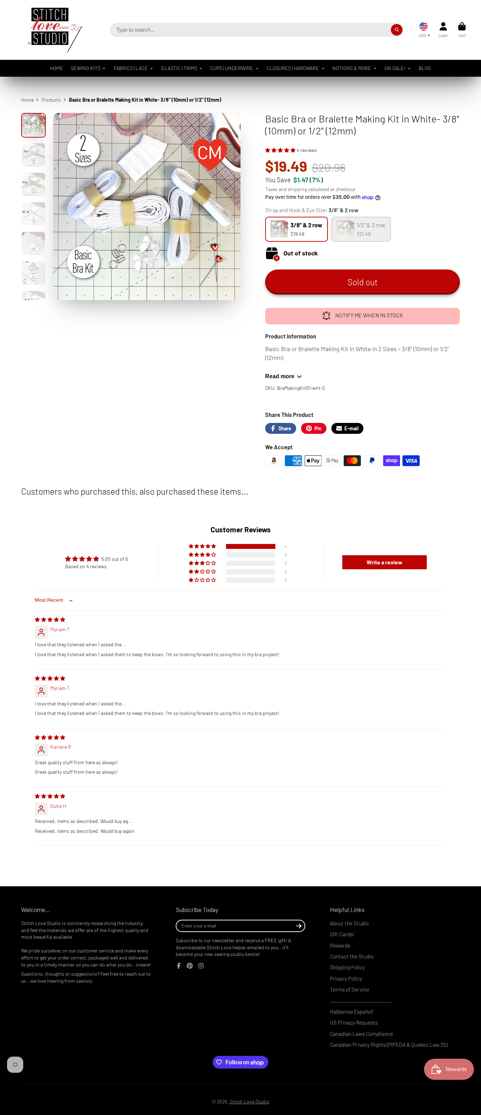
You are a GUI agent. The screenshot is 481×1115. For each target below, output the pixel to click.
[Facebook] (179, 966)
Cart (462, 29)
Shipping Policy (347, 967)
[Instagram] (201, 966)
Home (27, 100)
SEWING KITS (85, 68)
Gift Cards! (342, 934)
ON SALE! (395, 68)
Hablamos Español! (352, 1011)
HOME (56, 68)
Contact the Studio (352, 956)
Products (51, 100)
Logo (50, 30)
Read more (279, 376)
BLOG (425, 68)
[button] (280, 150)
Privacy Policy (346, 978)
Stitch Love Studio (249, 1101)
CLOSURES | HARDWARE (293, 68)
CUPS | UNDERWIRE (231, 68)
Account (443, 29)
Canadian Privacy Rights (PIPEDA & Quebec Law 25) (389, 1044)
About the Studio (349, 923)
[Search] (397, 30)
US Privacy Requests (353, 1022)
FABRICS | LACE (131, 68)
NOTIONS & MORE (351, 68)
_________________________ (361, 1000)
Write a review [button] (384, 562)
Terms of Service (349, 989)
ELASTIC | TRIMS (179, 68)
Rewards (340, 945)
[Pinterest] (190, 966)
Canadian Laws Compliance (361, 1034)
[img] (50, 619)
